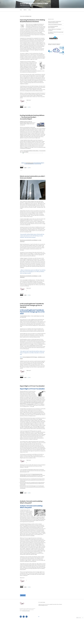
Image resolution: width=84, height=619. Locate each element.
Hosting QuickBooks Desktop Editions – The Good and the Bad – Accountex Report (32, 117)
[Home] (21, 617)
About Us (25, 9)
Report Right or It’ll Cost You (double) (32, 386)
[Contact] (27, 617)
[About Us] (24, 617)
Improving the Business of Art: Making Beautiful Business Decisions (32, 21)
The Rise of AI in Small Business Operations (55, 24)
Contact (29, 9)
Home (21, 9)
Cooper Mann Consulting (34, 3)
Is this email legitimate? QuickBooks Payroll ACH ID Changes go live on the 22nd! (32, 305)
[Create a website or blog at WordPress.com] (38, 616)
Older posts (23, 595)
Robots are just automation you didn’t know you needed (32, 177)
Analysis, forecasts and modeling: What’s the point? (31, 502)
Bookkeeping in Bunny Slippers (26, 610)
